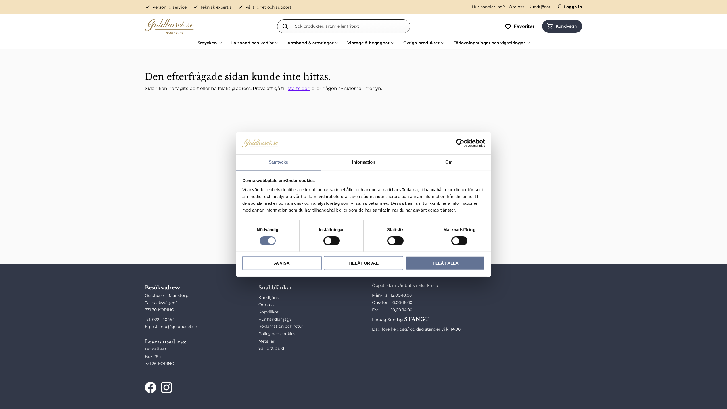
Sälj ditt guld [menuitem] (271, 348)
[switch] (331, 240)
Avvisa (282, 263)
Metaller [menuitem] (266, 341)
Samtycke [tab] (278, 162)
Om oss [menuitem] (516, 6)
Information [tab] (363, 162)
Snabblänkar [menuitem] (275, 288)
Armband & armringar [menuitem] (310, 42)
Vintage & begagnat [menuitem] (368, 42)
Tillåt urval (363, 263)
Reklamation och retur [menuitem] (280, 326)
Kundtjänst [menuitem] (539, 6)
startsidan (299, 88)
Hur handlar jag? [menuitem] (488, 6)
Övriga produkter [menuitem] (421, 42)
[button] (521, 26)
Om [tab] (448, 162)
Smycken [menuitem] (207, 42)
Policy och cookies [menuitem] (276, 333)
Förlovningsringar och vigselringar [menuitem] (489, 42)
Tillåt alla (445, 263)
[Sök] (285, 26)
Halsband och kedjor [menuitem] (252, 42)
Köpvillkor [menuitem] (268, 311)
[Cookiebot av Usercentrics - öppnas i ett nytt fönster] (460, 143)
